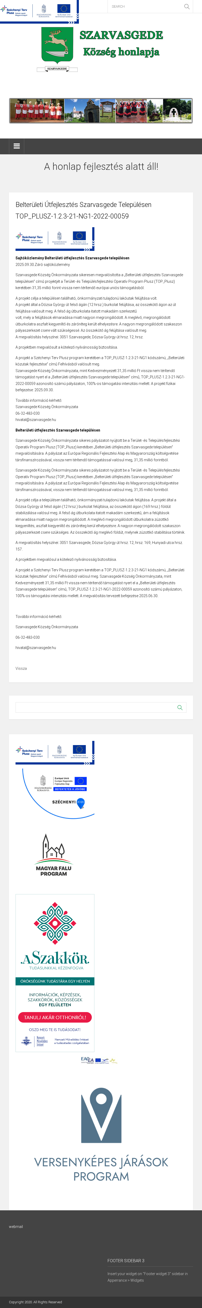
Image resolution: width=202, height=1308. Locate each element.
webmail (16, 1227)
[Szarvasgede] (101, 55)
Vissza (21, 668)
